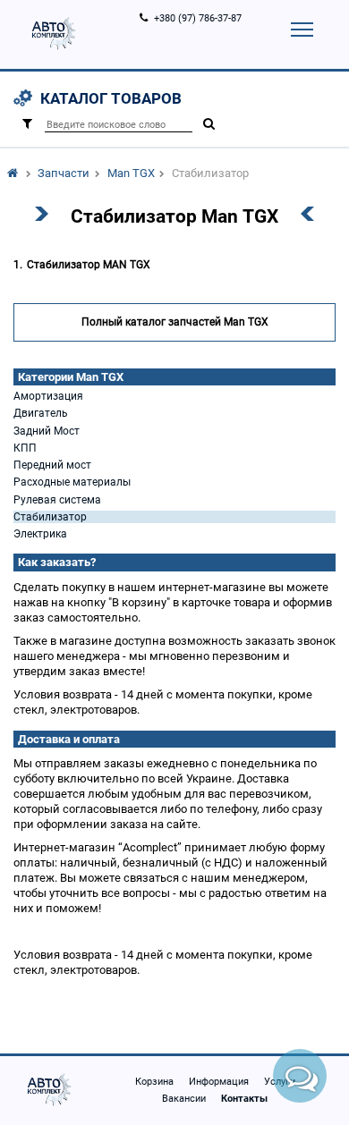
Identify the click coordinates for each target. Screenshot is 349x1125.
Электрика (40, 534)
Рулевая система (57, 500)
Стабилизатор (50, 517)
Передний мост (52, 465)
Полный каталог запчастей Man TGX (174, 322)
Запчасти (63, 173)
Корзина (154, 1081)
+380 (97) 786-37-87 (198, 18)
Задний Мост (46, 431)
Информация (219, 1081)
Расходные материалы (72, 482)
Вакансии (184, 1098)
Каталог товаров (111, 98)
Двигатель (40, 413)
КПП (25, 448)
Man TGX (131, 173)
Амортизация (48, 396)
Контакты (244, 1098)
